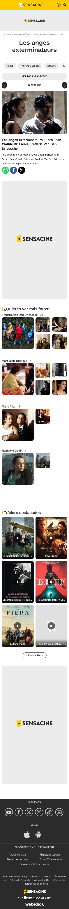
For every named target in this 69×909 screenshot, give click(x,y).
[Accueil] (31, 5)
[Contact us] (60, 812)
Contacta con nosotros (39, 876)
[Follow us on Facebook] (19, 812)
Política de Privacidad (20, 880)
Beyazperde (14, 859)
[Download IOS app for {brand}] (29, 834)
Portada (7, 34)
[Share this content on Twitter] (21, 170)
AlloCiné (14, 854)
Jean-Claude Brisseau (22, 159)
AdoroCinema (48, 859)
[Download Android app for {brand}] (40, 834)
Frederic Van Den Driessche (49, 159)
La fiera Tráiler (17, 644)
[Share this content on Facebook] (13, 170)
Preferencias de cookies (36, 884)
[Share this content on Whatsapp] (5, 170)
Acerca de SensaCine (14, 876)
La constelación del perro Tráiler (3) (18, 556)
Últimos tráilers (34, 655)
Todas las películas (21, 34)
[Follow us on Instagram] (39, 812)
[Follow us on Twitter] (29, 812)
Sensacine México (31, 864)
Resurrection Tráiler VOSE (51, 600)
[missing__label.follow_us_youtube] (9, 812)
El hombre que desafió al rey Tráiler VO (51, 644)
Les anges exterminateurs (44, 34)
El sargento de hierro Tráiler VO (18, 600)
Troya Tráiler (51, 556)
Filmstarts (46, 854)
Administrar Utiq (42, 880)
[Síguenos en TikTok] (49, 812)
